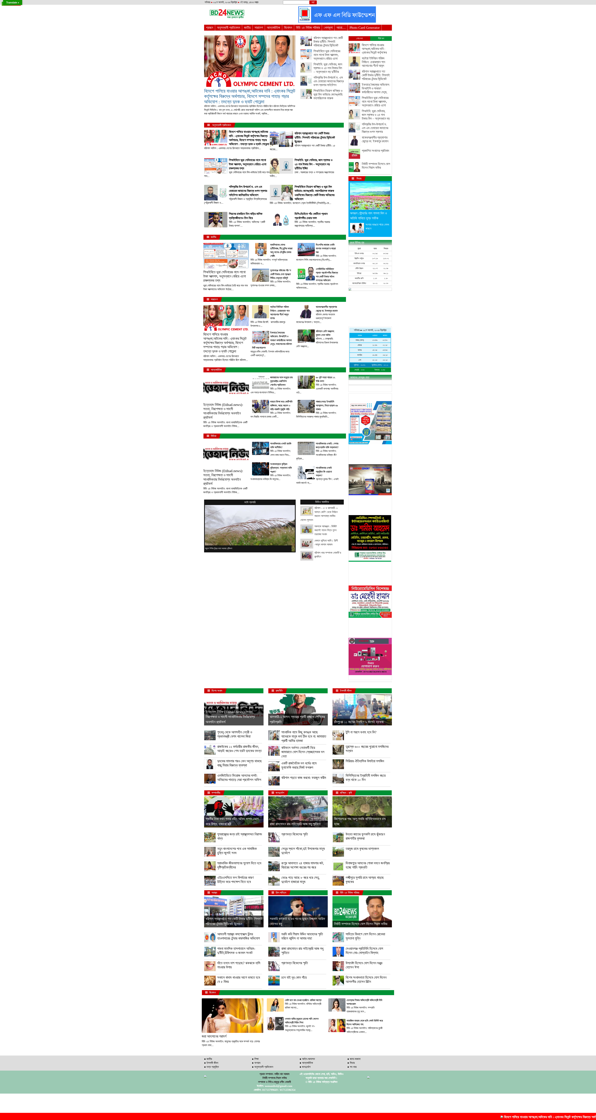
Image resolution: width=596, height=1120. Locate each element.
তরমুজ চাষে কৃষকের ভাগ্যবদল (362, 849)
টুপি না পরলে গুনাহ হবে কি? (361, 732)
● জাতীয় (208, 1059)
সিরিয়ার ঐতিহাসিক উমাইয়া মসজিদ (365, 761)
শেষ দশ (359, 38)
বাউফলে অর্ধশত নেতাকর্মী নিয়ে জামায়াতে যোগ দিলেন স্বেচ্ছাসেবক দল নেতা (302, 752)
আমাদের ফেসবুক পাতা (359, 377)
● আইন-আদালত (307, 1059)
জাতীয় (247, 28)
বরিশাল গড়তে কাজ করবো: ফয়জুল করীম (303, 778)
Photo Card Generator (365, 28)
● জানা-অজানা (353, 1059)
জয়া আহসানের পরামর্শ (214, 1036)
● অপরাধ (256, 1062)
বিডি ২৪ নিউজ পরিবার (308, 28)
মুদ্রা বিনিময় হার (357, 242)
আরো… (341, 28)
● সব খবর (352, 1066)
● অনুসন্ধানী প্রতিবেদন (262, 1066)
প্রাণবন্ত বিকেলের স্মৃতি (294, 834)
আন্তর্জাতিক (273, 28)
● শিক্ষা (255, 1059)
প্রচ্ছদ (209, 28)
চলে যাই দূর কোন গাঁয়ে (294, 977)
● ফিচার (351, 1062)
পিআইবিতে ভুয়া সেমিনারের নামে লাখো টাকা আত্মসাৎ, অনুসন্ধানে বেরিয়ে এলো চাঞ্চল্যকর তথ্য (224, 276)
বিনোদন (288, 28)
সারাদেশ (259, 28)
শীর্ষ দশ (381, 38)
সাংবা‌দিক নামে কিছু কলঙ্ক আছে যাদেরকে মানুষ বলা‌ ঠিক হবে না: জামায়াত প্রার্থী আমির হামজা (303, 736)
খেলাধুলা (328, 28)
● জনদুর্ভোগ (305, 1066)
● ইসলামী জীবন (211, 1062)
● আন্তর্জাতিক (306, 1062)
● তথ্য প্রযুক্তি (211, 1066)
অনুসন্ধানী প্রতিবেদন (228, 28)
